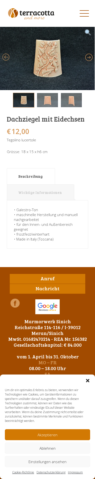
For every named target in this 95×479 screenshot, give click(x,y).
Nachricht (47, 288)
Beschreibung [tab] (30, 176)
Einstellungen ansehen (47, 461)
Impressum (75, 472)
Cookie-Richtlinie (23, 472)
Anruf (47, 278)
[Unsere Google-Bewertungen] (47, 306)
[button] (87, 380)
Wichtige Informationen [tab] (40, 192)
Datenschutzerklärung (51, 472)
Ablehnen (47, 448)
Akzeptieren (47, 434)
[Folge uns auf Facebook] (15, 303)
